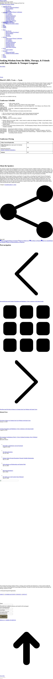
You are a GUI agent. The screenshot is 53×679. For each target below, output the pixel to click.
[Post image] (4, 419)
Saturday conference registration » (8, 150)
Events (1, 77)
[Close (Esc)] (0, 677)
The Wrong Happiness (8, 452)
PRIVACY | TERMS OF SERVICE (8, 620)
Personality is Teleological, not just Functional (13, 445)
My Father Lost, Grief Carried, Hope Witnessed (13, 476)
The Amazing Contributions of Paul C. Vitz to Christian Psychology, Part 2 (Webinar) (18, 437)
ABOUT (2, 594)
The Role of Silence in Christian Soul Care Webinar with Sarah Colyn (15, 420)
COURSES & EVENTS (10, 594)
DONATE (18, 594)
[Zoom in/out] (4, 677)
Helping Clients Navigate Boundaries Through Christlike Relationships (18, 458)
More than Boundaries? (8, 470)
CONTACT (24, 594)
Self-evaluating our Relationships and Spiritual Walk (14, 464)
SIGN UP (4, 616)
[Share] (1, 677)
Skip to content (3, 0)
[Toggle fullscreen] (3, 677)
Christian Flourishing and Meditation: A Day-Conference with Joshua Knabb (16, 428)
